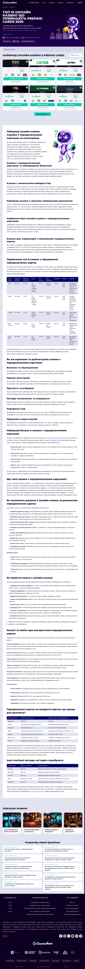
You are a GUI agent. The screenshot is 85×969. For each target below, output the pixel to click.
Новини (79, 2)
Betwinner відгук (42, 107)
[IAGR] (56, 956)
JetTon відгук (68, 81)
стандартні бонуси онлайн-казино (57, 439)
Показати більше (41, 114)
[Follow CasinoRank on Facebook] (60, 940)
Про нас (72, 906)
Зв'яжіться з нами (72, 909)
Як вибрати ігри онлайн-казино (39, 909)
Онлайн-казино (34, 2)
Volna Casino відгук (68, 107)
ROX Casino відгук (15, 81)
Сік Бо (10, 912)
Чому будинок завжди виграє (39, 906)
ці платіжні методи (36, 795)
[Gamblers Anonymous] (64, 956)
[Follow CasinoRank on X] (68, 940)
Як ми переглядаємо (72, 912)
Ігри (44, 2)
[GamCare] (44, 956)
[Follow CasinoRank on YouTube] (72, 940)
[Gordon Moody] (29, 956)
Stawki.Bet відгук (15, 107)
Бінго (10, 906)
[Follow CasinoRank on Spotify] (76, 940)
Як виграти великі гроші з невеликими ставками (39, 912)
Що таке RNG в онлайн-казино (40, 915)
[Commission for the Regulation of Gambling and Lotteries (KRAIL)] (15, 956)
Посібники (70, 2)
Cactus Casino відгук (42, 81)
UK (4, 940)
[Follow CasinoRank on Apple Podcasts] (80, 940)
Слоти (10, 915)
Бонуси (51, 2)
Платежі (60, 2)
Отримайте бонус (15, 78)
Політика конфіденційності (72, 918)
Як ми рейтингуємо (72, 915)
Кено (10, 909)
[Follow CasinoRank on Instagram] (64, 940)
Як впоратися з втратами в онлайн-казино (39, 918)
